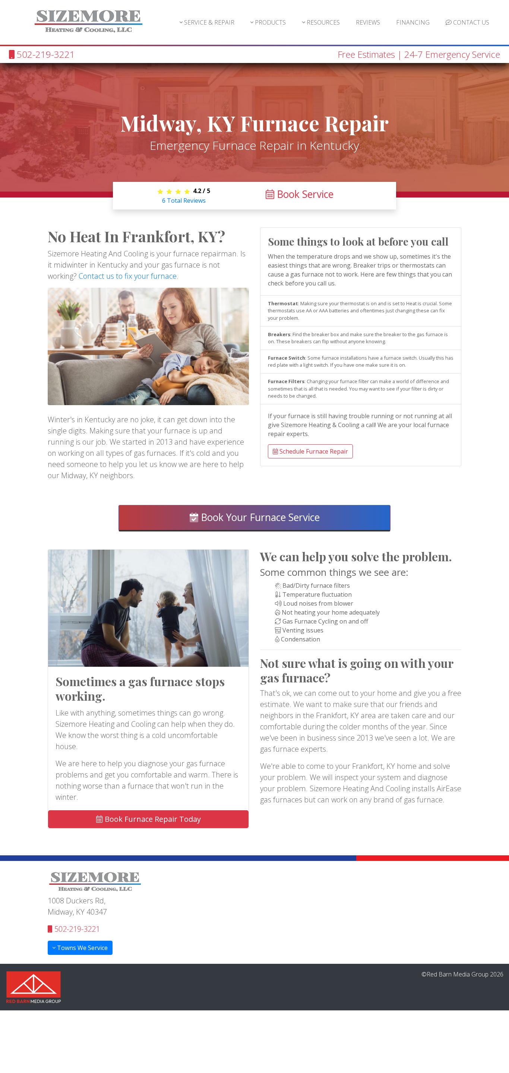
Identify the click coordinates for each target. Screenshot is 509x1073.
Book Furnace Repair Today (152, 819)
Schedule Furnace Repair (313, 451)
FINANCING (413, 22)
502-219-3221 (45, 54)
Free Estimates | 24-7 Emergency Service (419, 54)
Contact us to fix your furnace (128, 276)
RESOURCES (322, 22)
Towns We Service (82, 948)
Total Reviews (184, 200)
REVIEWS (368, 22)
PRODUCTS (269, 22)
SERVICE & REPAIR (208, 22)
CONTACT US (470, 22)
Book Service (303, 194)
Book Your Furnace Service (259, 517)
